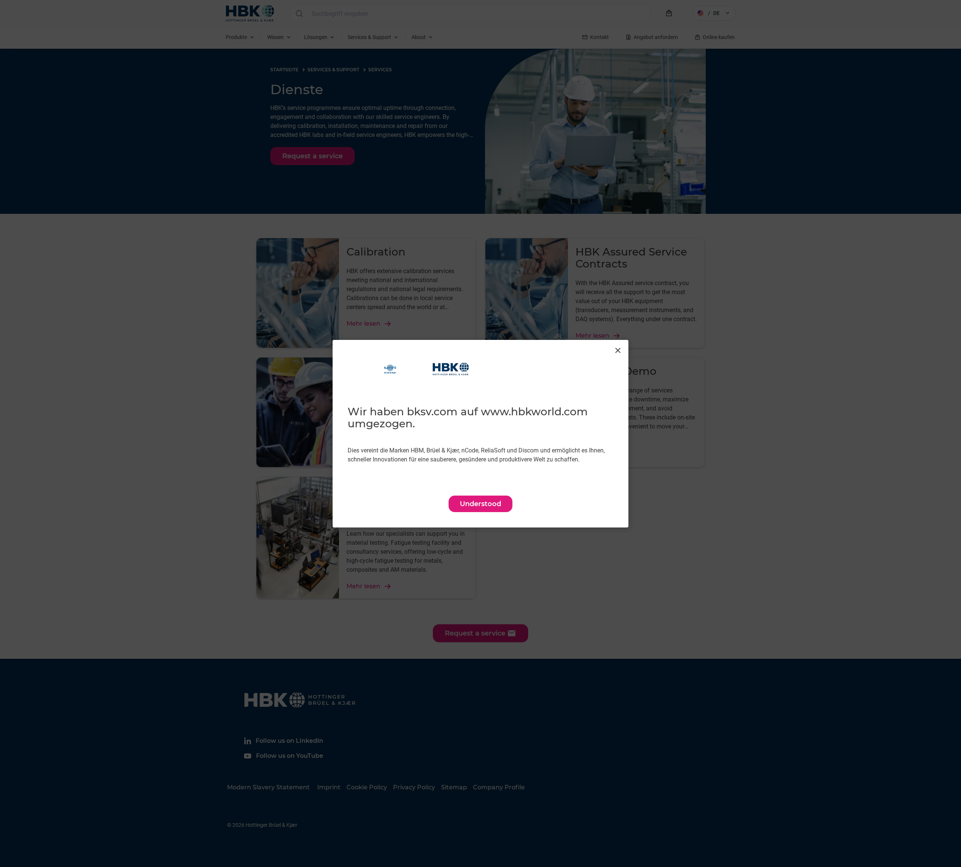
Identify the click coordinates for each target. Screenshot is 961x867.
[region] (480, 433)
